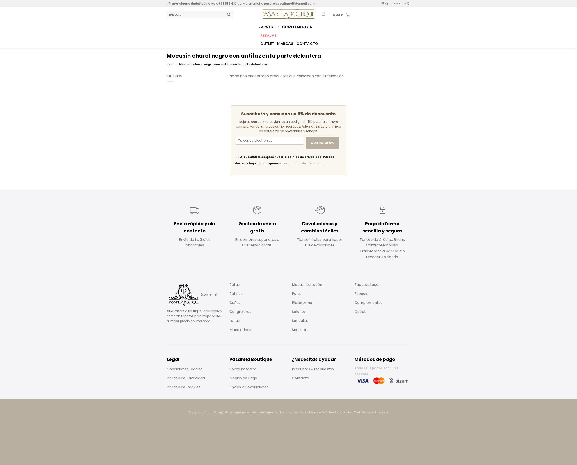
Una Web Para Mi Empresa (368, 412)
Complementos (297, 27)
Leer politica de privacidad (302, 163)
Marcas (285, 43)
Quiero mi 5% (322, 143)
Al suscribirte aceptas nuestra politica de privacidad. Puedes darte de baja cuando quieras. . (284, 160)
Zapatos (267, 27)
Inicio (170, 64)
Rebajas (268, 35)
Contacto (307, 43)
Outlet (267, 43)
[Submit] (229, 15)
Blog (384, 3)
